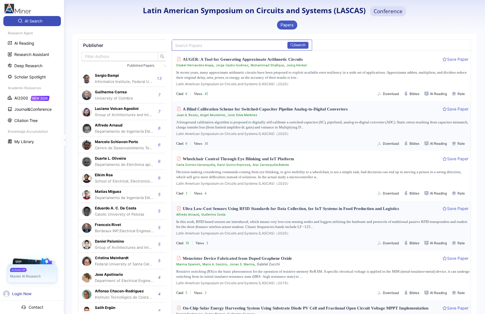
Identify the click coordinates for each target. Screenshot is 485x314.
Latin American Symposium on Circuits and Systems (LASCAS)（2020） (233, 84)
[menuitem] (32, 21)
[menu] (32, 82)
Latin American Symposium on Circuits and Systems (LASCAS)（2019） (233, 283)
